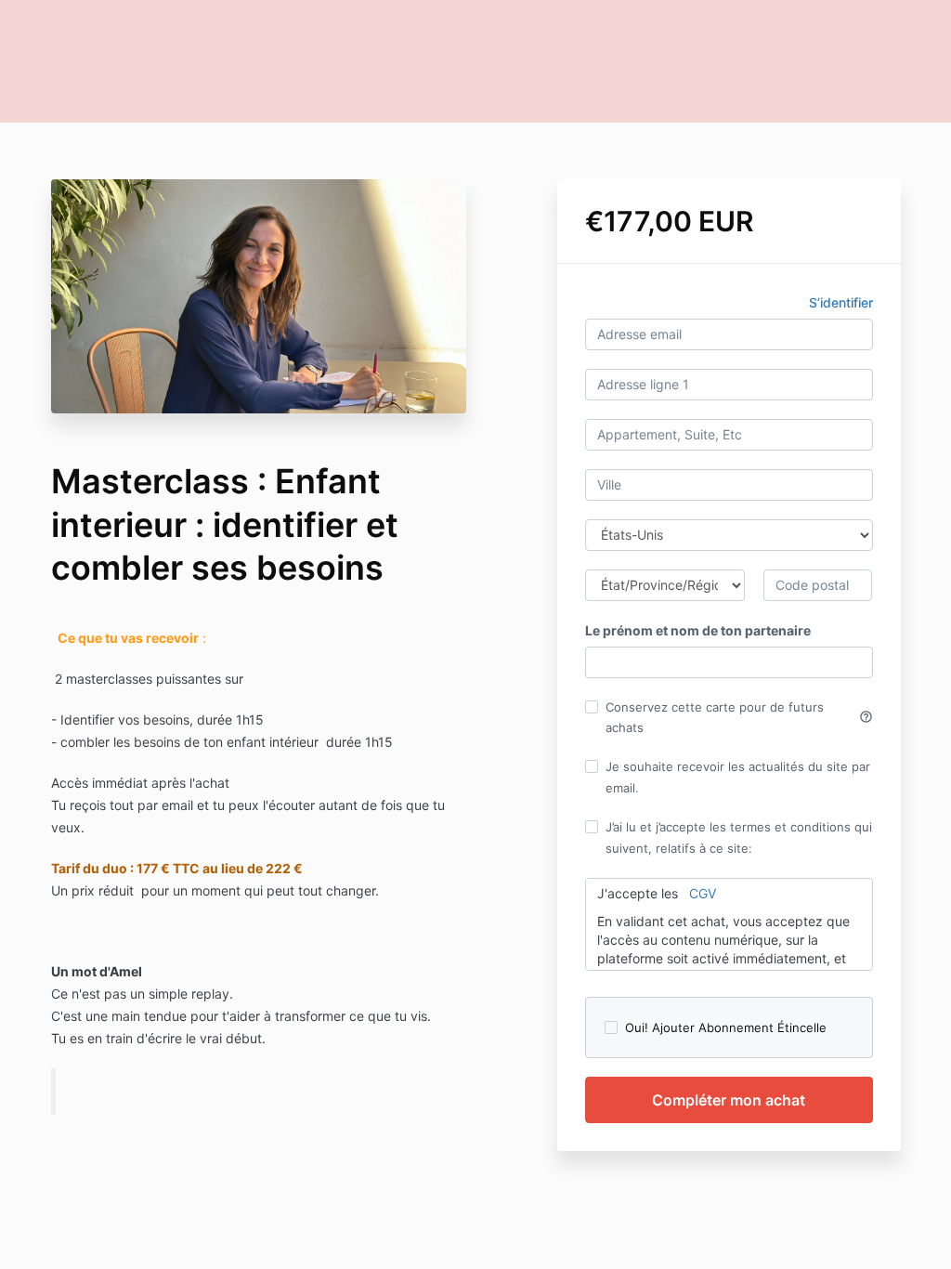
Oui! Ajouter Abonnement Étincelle (726, 1027)
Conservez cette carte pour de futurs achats (739, 717)
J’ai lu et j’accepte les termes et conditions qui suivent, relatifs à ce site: (739, 837)
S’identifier (841, 302)
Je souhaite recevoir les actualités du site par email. (738, 776)
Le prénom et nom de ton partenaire (698, 630)
